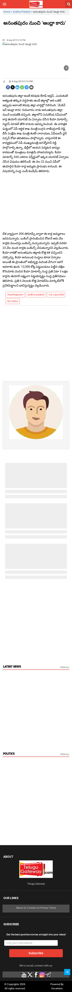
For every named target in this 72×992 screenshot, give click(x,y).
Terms (52, 907)
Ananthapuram (15, 294)
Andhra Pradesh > (23, 11)
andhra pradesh (35, 294)
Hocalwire (57, 988)
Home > (8, 11)
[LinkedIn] (17, 87)
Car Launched (56, 294)
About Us (21, 907)
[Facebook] (8, 87)
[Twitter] (13, 87)
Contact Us (33, 907)
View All (64, 667)
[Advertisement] (22, 31)
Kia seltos (12, 301)
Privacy (44, 907)
